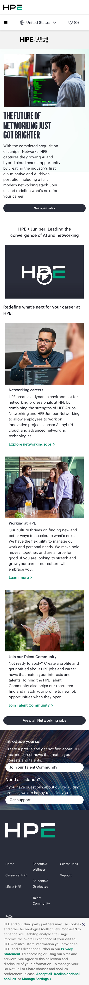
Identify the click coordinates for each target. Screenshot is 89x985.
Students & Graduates (40, 883)
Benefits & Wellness (40, 866)
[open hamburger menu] (5, 22)
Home (9, 864)
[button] (83, 924)
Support (66, 875)
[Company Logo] (14, 22)
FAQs (9, 916)
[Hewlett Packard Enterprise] (12, 7)
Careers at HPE (16, 875)
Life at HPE (13, 887)
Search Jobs (69, 864)
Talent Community (41, 900)
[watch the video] (44, 272)
